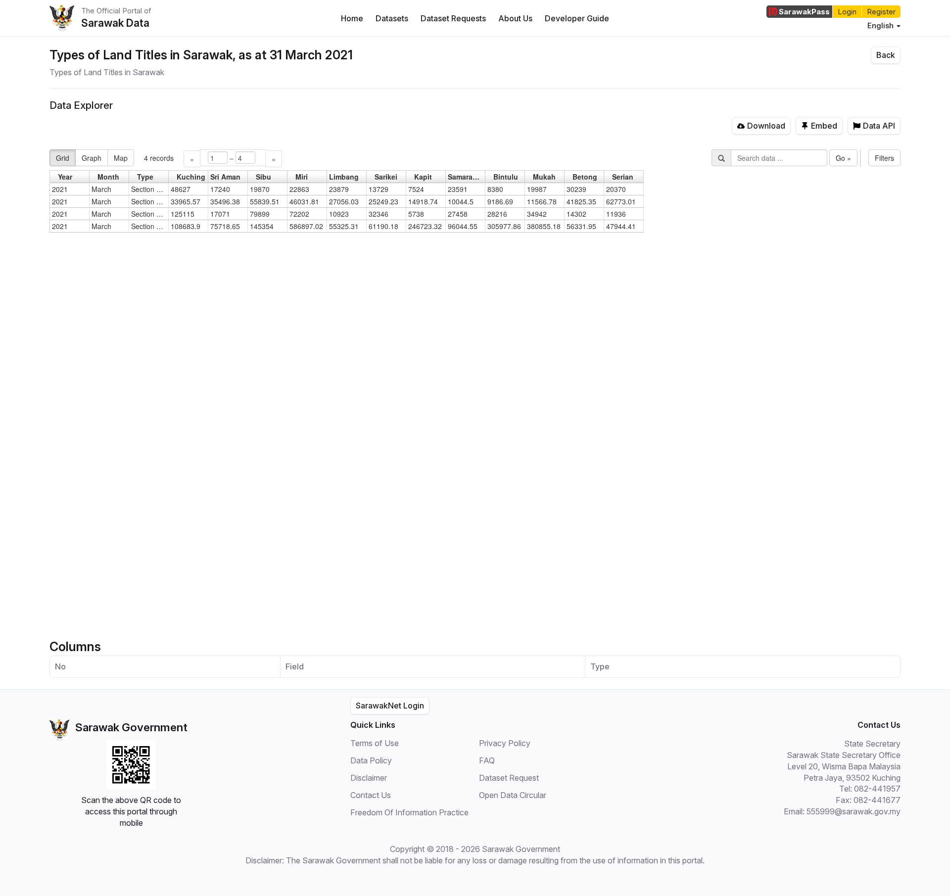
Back (885, 55)
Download (766, 126)
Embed (824, 126)
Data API (879, 126)
